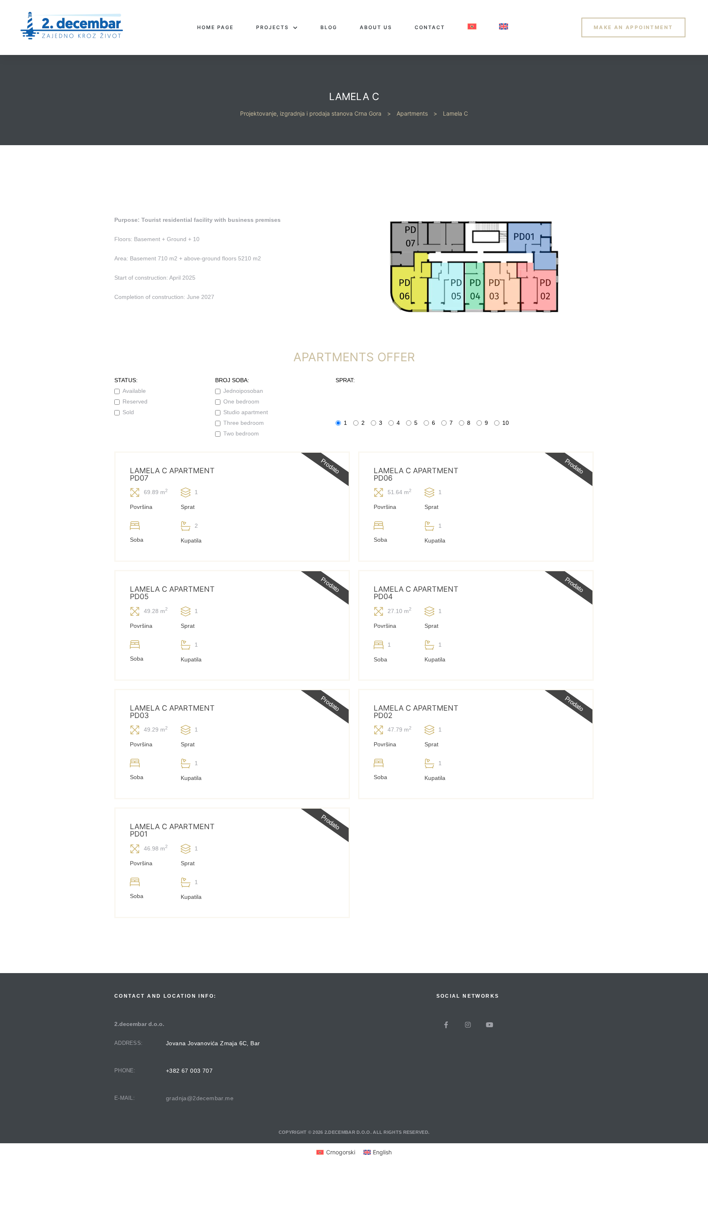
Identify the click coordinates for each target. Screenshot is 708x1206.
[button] (633, 27)
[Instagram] (468, 1025)
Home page (215, 27)
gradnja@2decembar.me (200, 1098)
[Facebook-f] (446, 1025)
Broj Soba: (232, 380)
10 (505, 422)
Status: (126, 380)
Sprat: (345, 380)
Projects (272, 27)
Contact (430, 27)
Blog (328, 27)
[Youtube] (489, 1025)
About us (376, 27)
